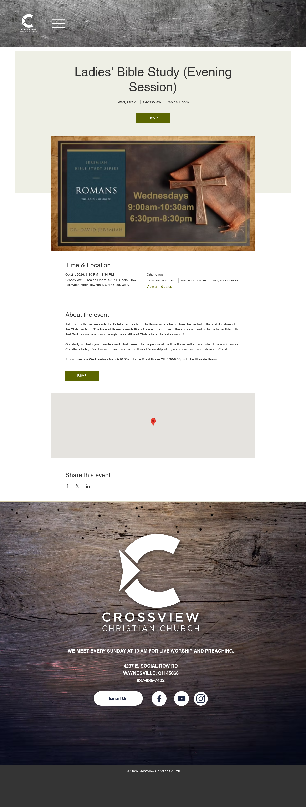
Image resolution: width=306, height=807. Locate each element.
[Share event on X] (78, 486)
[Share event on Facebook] (67, 486)
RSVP (153, 118)
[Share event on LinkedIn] (88, 486)
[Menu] (59, 23)
